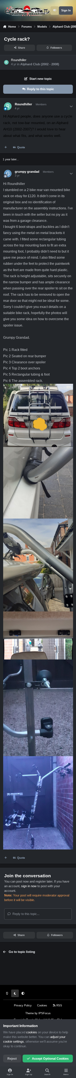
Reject (12, 1058)
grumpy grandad (27, 171)
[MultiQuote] (6, 147)
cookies (31, 1032)
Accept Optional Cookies (50, 1058)
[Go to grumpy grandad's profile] (8, 173)
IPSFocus (44, 1013)
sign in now (29, 886)
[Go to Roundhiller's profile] (6, 62)
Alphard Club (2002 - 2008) (39, 64)
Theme (29, 1013)
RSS (59, 1005)
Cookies (42, 1005)
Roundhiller (18, 60)
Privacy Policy (23, 1005)
